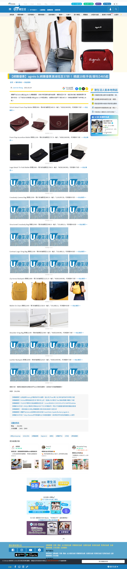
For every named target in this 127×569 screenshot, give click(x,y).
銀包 (51, 436)
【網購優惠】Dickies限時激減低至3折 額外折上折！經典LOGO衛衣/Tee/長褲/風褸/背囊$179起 (42, 400)
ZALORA (26, 436)
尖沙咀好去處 (66, 545)
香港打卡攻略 (106, 14)
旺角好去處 (105, 545)
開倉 (59, 545)
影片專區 (77, 14)
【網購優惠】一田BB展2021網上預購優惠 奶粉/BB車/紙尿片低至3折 (34, 409)
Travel (25, 4)
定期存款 (57, 10)
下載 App (108, 4)
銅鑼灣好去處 (77, 545)
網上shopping (15, 436)
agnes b (44, 436)
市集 (54, 545)
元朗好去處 (87, 545)
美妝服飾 (27, 82)
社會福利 (64, 547)
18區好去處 (95, 14)
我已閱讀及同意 (103, 561)
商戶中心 (98, 4)
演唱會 (12, 14)
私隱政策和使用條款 (52, 561)
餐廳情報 (49, 547)
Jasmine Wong (18, 87)
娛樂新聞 (50, 10)
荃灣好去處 (96, 545)
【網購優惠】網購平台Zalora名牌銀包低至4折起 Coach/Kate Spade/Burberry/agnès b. (40, 412)
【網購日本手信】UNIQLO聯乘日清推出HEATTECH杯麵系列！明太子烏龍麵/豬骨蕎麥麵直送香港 (43, 406)
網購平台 (59, 436)
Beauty (39, 4)
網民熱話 (49, 553)
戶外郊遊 (56, 547)
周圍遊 (85, 14)
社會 (111, 545)
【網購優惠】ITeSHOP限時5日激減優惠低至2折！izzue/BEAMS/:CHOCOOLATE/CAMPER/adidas (43, 403)
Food (32, 4)
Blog (46, 4)
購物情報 (19, 82)
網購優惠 (35, 436)
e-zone (53, 4)
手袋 (67, 436)
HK (19, 4)
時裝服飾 (75, 436)
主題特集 (117, 14)
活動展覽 (49, 545)
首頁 (11, 82)
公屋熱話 (42, 10)
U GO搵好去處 (77, 4)
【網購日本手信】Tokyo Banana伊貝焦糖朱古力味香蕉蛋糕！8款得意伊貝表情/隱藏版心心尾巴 (43, 415)
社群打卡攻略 (89, 4)
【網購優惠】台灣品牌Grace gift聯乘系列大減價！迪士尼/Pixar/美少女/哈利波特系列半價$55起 (43, 397)
